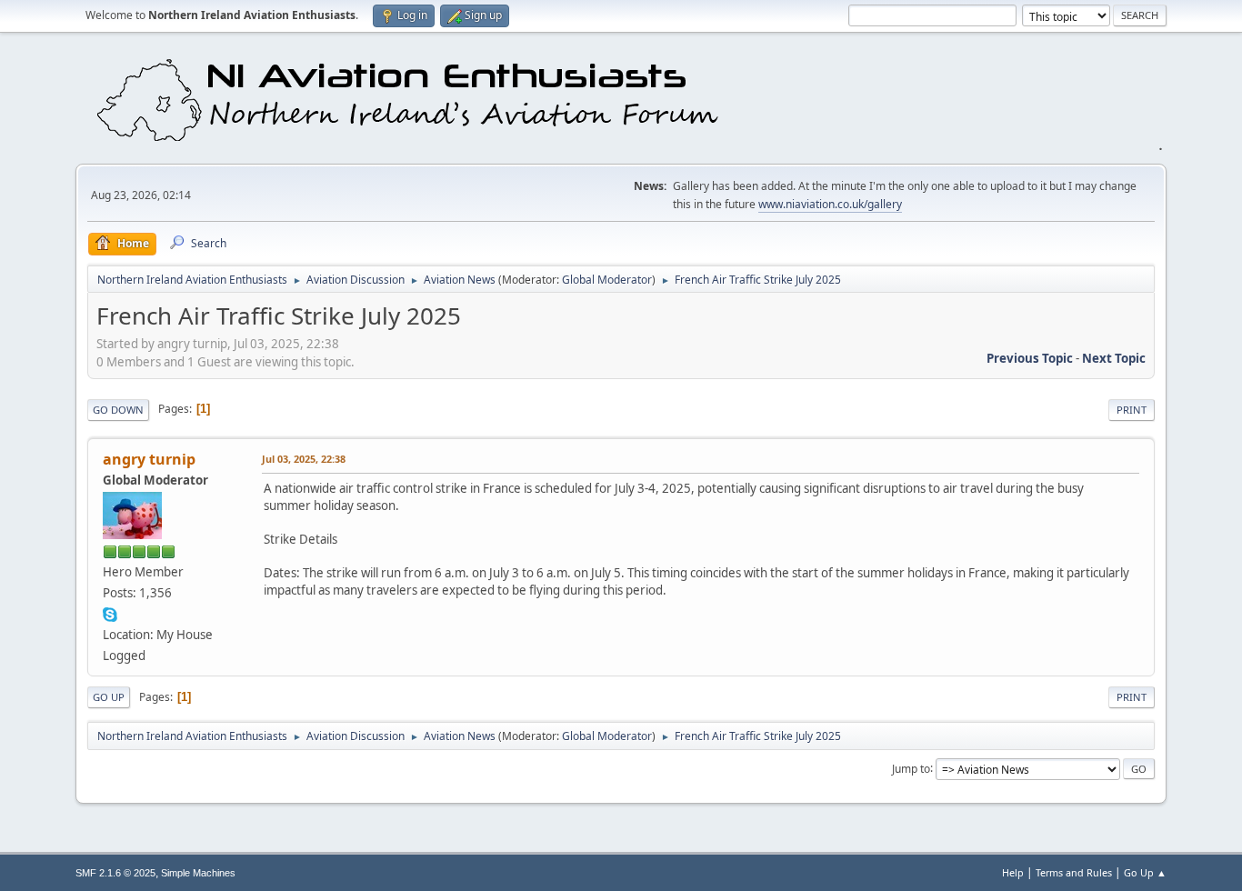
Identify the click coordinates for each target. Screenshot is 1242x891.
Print (1132, 409)
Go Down (118, 409)
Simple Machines (198, 872)
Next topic (1114, 358)
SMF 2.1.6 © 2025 (115, 872)
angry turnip (149, 459)
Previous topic (1030, 358)
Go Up (109, 697)
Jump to (911, 768)
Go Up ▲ (1145, 872)
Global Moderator (607, 279)
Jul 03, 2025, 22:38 (304, 459)
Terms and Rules (1074, 872)
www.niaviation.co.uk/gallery (830, 204)
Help (1013, 872)
